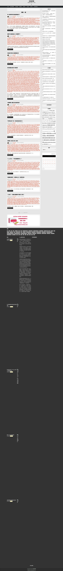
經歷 (8, 87)
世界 (28, 37)
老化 (23, 87)
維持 (26, 43)
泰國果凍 (31, 58)
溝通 (20, 84)
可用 (11, 19)
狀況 (35, 42)
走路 (33, 88)
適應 (17, 169)
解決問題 (12, 88)
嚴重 (22, 145)
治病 (11, 148)
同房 (20, 75)
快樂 (9, 20)
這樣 (35, 89)
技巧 (28, 108)
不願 (30, 72)
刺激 (22, 18)
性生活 (8, 80)
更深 (19, 109)
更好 (9, 41)
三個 (29, 124)
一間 (35, 162)
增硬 (26, 19)
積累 (24, 43)
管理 (8, 168)
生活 (8, 43)
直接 (17, 43)
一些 (12, 37)
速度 (36, 23)
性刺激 (15, 20)
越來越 (39, 88)
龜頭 (39, 24)
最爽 (21, 109)
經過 (9, 87)
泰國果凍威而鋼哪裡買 (10, 22)
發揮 (14, 43)
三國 (26, 144)
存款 (31, 182)
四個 (34, 125)
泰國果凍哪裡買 (23, 83)
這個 (34, 23)
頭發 (28, 60)
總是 (8, 131)
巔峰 (31, 57)
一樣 (15, 37)
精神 (21, 86)
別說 (34, 74)
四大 (35, 125)
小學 (13, 165)
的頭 (21, 59)
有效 (32, 21)
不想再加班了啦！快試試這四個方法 (14, 121)
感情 (27, 80)
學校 (34, 164)
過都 (16, 169)
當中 (13, 43)
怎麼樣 (29, 79)
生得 (35, 110)
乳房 (27, 56)
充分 (14, 18)
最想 (24, 21)
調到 (24, 88)
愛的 (19, 108)
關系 (30, 90)
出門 (24, 74)
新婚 (13, 81)
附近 (19, 24)
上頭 (28, 144)
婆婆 (28, 77)
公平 (8, 74)
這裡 (39, 89)
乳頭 (29, 56)
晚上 (26, 81)
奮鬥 (13, 146)
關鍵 (32, 169)
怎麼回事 (26, 79)
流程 (38, 129)
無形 (27, 149)
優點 (20, 106)
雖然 (9, 91)
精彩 (13, 111)
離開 (18, 151)
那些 (37, 150)
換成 (33, 128)
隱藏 (24, 24)
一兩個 (13, 71)
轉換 (34, 168)
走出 (32, 88)
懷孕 (33, 80)
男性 (11, 43)
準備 (30, 42)
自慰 (24, 111)
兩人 (27, 73)
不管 (22, 72)
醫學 (16, 90)
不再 (38, 162)
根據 (26, 41)
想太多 (17, 80)
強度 (38, 39)
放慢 (17, 21)
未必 (28, 82)
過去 (13, 169)
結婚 (29, 86)
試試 (33, 131)
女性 (30, 19)
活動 (20, 42)
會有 (27, 21)
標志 (38, 109)
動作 (35, 18)
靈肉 (21, 91)
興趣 (24, 168)
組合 (14, 111)
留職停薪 (30, 85)
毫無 (16, 166)
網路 (11, 168)
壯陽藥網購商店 (36, 6)
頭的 (32, 24)
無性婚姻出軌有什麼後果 (12, 67)
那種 (11, 90)
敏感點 (30, 40)
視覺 (11, 23)
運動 (8, 24)
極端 (33, 82)
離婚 (16, 91)
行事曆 (21, 131)
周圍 (16, 38)
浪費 (8, 130)
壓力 (20, 126)
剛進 (39, 181)
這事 (27, 89)
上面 (25, 37)
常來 (21, 165)
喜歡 (36, 75)
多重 (24, 38)
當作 (34, 85)
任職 (8, 163)
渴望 (29, 42)
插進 (21, 40)
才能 (25, 147)
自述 (26, 111)
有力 (29, 21)
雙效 (26, 24)
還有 (11, 24)
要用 (9, 23)
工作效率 (10, 127)
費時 (9, 132)
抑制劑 (33, 20)
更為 (13, 41)
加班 (17, 125)
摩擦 (11, 21)
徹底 (14, 79)
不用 (19, 56)
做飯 (16, 73)
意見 (39, 127)
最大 (33, 81)
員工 (19, 145)
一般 (36, 71)
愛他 (24, 80)
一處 (21, 37)
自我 (21, 168)
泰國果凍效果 (30, 22)
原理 (11, 145)
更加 (8, 41)
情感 (13, 80)
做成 (22, 163)
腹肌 (36, 87)
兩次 (30, 73)
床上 (36, 39)
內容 (23, 106)
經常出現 (38, 86)
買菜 (28, 88)
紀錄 (9, 168)
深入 (25, 42)
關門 (32, 90)
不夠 (26, 180)
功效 (27, 18)
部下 (14, 24)
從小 (31, 165)
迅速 (24, 89)
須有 (31, 24)
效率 (38, 128)
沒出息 (20, 166)
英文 (26, 168)
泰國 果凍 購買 (28, 58)
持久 (35, 20)
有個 (38, 81)
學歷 (11, 78)
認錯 (22, 88)
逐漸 (32, 23)
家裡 (18, 78)
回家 (18, 76)
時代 (37, 147)
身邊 (14, 89)
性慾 (18, 20)
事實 (8, 181)
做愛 (16, 106)
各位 (27, 125)
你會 (14, 181)
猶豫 (27, 130)
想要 (26, 20)
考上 (16, 168)
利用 (21, 18)
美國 (13, 168)
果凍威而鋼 (31, 1)
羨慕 (20, 87)
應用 (13, 128)
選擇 (38, 132)
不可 (34, 124)
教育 (14, 109)
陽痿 (23, 24)
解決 (9, 88)
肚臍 (27, 43)
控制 (8, 21)
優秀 (27, 163)
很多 (21, 127)
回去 (16, 76)
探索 (18, 40)
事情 (9, 181)
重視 (24, 169)
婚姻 (31, 77)
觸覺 (14, 23)
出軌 (23, 74)
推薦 (38, 108)
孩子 (8, 78)
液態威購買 (34, 22)
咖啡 (29, 75)
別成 (34, 181)
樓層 (38, 82)
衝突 (23, 131)
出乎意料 (15, 74)
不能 (24, 72)
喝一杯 (38, 75)
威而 (32, 19)
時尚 (25, 81)
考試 (31, 87)
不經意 (21, 56)
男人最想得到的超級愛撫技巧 (13, 14)
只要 (13, 145)
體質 (36, 24)
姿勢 (37, 107)
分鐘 (19, 18)
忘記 (24, 127)
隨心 (20, 60)
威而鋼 (34, 19)
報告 (19, 126)
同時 (13, 19)
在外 (23, 76)
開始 (16, 24)
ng (16, 124)
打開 (27, 108)
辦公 (17, 132)
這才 (32, 89)
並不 (38, 72)
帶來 (36, 57)
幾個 (17, 127)
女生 (32, 107)
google (16, 162)
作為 (8, 18)
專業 (9, 165)
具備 (35, 163)
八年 (32, 73)
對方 (27, 78)
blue (12, 124)
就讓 (36, 78)
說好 (38, 131)
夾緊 (29, 107)
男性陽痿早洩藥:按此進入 (12, 9)
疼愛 (38, 149)
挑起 (16, 40)
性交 (13, 20)
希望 (19, 165)
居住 (37, 78)
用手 (9, 43)
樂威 (29, 41)
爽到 (31, 110)
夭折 (8, 146)
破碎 (8, 86)
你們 (32, 56)
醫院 (17, 90)
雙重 (27, 24)
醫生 (10, 151)
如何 (30, 38)
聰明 (17, 168)
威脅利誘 (34, 146)
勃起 (33, 18)
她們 (34, 107)
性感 (16, 20)
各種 (13, 38)
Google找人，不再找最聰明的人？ (14, 158)
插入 (20, 40)
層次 (36, 182)
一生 (19, 144)
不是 (14, 72)
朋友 (20, 82)
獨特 (32, 130)
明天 (33, 147)
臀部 (30, 43)
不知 (17, 72)
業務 (31, 82)
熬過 (32, 84)
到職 (35, 181)
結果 (30, 86)
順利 (24, 91)
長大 (21, 90)
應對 (11, 128)
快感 (8, 20)
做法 (14, 73)
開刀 (13, 151)
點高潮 (32, 44)
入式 (22, 106)
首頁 (8, 6)
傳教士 (18, 106)
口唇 (8, 19)
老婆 (27, 87)
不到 (29, 144)
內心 (26, 73)
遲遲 (36, 132)
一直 (33, 71)
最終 (14, 41)
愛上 (22, 80)
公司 (38, 73)
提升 (31, 128)
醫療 (11, 151)
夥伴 (35, 145)
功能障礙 (29, 18)
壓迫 (27, 19)
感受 (20, 108)
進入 (8, 60)
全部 (24, 181)
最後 (13, 58)
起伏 (13, 132)
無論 (37, 22)
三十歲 (23, 180)
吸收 (14, 19)
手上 (21, 128)
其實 (9, 74)
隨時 (39, 90)
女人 (29, 19)
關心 (29, 90)
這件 (29, 89)
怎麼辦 (31, 79)
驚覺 (27, 151)
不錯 (28, 72)
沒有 (10, 129)
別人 (32, 74)
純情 (26, 86)
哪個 (32, 125)
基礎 (17, 126)
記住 (16, 23)
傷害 (13, 18)
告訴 (26, 75)
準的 (18, 84)
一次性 (29, 71)
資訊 (11, 132)
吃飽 (13, 75)
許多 (15, 88)
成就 (16, 128)
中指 (30, 37)
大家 (37, 145)
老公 (21, 87)
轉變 (35, 168)
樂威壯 (31, 41)
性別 (33, 79)
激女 (8, 59)
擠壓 (14, 21)
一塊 (15, 71)
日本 (16, 109)
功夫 (26, 18)
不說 (25, 72)
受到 (38, 18)
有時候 (15, 82)
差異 (33, 39)
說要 (13, 150)
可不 (8, 75)
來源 (17, 163)
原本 (9, 145)
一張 (21, 71)
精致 (22, 86)
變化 (19, 23)
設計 (14, 88)
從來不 (13, 79)
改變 (16, 21)
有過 (16, 82)
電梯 (17, 91)
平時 (34, 39)
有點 (18, 82)
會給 (16, 58)
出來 (17, 74)
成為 (37, 80)
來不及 (13, 163)
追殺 (21, 150)
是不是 (21, 81)
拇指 (12, 40)
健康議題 (20, 6)
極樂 (27, 41)
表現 (39, 43)
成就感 (18, 128)
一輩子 (32, 162)
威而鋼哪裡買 (25, 39)
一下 (12, 56)
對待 (26, 78)
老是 (11, 131)
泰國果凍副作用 (36, 41)
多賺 (38, 76)
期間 (25, 82)
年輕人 (25, 165)
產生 (33, 149)
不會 (16, 72)
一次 (26, 71)
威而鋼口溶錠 (16, 39)
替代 (31, 81)
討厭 (8, 150)
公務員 (36, 73)
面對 (22, 91)
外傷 (34, 145)
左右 (33, 57)
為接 (25, 149)
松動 (37, 21)
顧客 (26, 151)
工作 (39, 78)
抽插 (10, 40)
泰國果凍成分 (26, 22)
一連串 (23, 144)
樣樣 (15, 166)
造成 (37, 23)
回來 (15, 76)
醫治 (8, 151)
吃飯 (11, 75)
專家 (24, 78)
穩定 (11, 86)
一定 (14, 37)
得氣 (29, 165)
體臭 (34, 24)
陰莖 (21, 24)
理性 (13, 85)
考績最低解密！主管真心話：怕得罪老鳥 (15, 177)
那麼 (13, 24)
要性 (8, 23)
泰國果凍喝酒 (28, 83)
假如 (21, 181)
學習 (13, 78)
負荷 (8, 132)
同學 (18, 75)
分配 (27, 74)
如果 (32, 38)
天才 (39, 145)
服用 (34, 21)
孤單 (39, 77)
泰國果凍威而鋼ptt (32, 83)
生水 (18, 85)
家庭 (16, 78)
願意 (29, 91)
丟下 (33, 72)
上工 (32, 124)
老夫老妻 (25, 87)
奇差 (11, 146)
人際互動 (28, 6)
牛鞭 (37, 84)
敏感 (28, 40)
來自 (9, 18)
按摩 (15, 40)
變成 (21, 23)
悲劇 (10, 147)
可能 (9, 75)
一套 (18, 71)
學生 (35, 164)
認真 (20, 88)
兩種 (30, 163)
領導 (23, 151)
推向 (9, 21)
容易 (21, 78)
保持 (13, 106)
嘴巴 (19, 19)
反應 (37, 18)
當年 (37, 149)
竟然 (16, 86)
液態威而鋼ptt (17, 149)
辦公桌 (20, 132)
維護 (15, 87)
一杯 (23, 71)
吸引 (23, 75)
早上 (17, 81)
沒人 (8, 148)
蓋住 (32, 59)
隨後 (19, 60)
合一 (14, 75)
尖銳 (29, 39)
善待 (34, 75)
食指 (23, 44)
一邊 (23, 37)
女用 (13, 164)
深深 (27, 42)
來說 (11, 73)
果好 (39, 21)
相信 (19, 43)
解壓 (31, 131)
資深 (30, 168)
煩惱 (22, 130)
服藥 (35, 21)
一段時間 (18, 37)
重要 (19, 90)
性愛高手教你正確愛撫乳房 (13, 53)
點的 (29, 44)
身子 (11, 89)
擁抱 (13, 21)
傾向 (25, 163)
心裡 (20, 79)
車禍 (21, 89)
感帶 (29, 20)
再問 (38, 163)
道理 (32, 150)
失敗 (9, 146)
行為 (37, 43)
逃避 (26, 89)
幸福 (38, 57)
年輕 (22, 165)
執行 (29, 76)
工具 (12, 127)
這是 (34, 89)
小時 (31, 78)
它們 (39, 164)
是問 (35, 147)
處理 (19, 131)
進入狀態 (10, 60)
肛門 (29, 43)
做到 (20, 163)
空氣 (13, 86)
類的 (30, 91)
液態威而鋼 (10, 84)
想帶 (19, 80)
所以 (25, 108)
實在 (23, 78)
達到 (14, 60)
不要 (26, 37)
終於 (27, 86)
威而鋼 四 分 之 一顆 (10, 39)
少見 (34, 182)
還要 (15, 60)
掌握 (29, 128)
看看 (22, 59)
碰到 (21, 43)
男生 (8, 111)
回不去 (12, 76)
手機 (23, 128)
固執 (21, 76)
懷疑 (35, 80)
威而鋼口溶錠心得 (20, 39)
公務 (34, 73)
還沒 (36, 150)
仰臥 (8, 106)
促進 (18, 163)
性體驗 (22, 20)
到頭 (13, 125)
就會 (34, 78)
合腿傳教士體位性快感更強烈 (13, 102)
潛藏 (19, 130)
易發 (19, 81)
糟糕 (24, 86)
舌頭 (30, 59)
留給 (28, 85)
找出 (25, 128)
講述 (25, 88)
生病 (32, 149)
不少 (8, 72)
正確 (24, 58)
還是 (10, 24)
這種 (37, 89)
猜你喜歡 (31, 6)
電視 (35, 169)
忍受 (24, 79)
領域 (37, 169)
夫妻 (27, 107)
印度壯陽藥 (14, 16)
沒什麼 (8, 129)
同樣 (21, 75)
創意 (14, 125)
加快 (32, 18)
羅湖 (18, 87)
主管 (38, 180)
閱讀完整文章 (10, 30)
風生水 (34, 91)
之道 (38, 144)
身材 (13, 89)
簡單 (19, 86)
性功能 (28, 127)
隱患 (8, 91)
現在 (38, 42)
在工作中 (12, 126)
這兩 (24, 150)
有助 (30, 21)
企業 (10, 163)
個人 (11, 18)
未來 (26, 82)
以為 (11, 181)
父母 (36, 84)
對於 (11, 165)
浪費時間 (10, 130)
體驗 (37, 24)
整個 (32, 40)
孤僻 (37, 77)
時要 (11, 58)
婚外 (29, 77)
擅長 (34, 128)
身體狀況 (29, 23)
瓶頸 (37, 130)
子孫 (36, 146)
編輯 (19, 111)
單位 (8, 76)
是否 (38, 40)
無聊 (31, 84)
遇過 (29, 132)
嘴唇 (17, 19)
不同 (25, 180)
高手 (33, 60)
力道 (24, 18)
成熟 (38, 80)
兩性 (25, 106)
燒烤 (34, 84)
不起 (33, 144)
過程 (33, 132)
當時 (38, 85)
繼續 (27, 59)
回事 (13, 76)
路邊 (8, 89)
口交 (13, 107)
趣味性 (25, 23)
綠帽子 (12, 87)
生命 (16, 85)
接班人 (28, 147)
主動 (36, 180)
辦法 (22, 89)
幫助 (14, 127)
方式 (22, 21)
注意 (33, 41)
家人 (38, 146)
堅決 (31, 76)
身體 (26, 23)
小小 (29, 78)
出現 (17, 18)
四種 (37, 125)
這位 (37, 168)
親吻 (34, 111)
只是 (24, 125)
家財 (19, 78)
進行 (39, 23)
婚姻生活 (33, 77)
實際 (33, 182)
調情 (37, 111)
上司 (31, 124)
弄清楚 (19, 127)
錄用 (27, 169)
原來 (8, 145)
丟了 (35, 72)
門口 (24, 90)
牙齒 (38, 22)
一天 (16, 71)
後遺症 (10, 79)
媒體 (29, 164)
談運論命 (24, 6)
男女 (23, 85)
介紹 (36, 37)
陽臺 (37, 90)
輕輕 (31, 23)
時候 (23, 81)
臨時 (32, 43)
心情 (16, 79)
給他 (32, 86)
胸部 (29, 59)
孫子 (10, 78)
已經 (34, 57)
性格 (38, 79)
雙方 (13, 91)
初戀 (31, 74)
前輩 (37, 181)
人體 (34, 37)
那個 (9, 90)
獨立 (33, 130)
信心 (19, 181)
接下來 (37, 20)
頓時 (21, 151)
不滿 (31, 144)
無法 (29, 84)
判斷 (9, 125)
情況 (15, 80)
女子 (27, 38)
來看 (9, 73)
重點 (26, 169)
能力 (13, 131)
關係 (30, 169)
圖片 (29, 145)
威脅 (32, 146)
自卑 (38, 87)
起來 (35, 88)
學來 (31, 164)
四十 (22, 107)
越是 (16, 132)
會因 (26, 21)
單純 (16, 19)
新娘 (11, 81)
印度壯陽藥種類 (12, 6)
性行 (20, 20)
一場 (19, 124)
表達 (26, 131)
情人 (12, 80)
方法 (37, 40)
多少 (36, 76)
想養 (37, 127)
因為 (21, 19)
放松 (19, 21)
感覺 (31, 20)
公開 (30, 181)
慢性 (9, 128)
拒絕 (26, 128)
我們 (24, 108)
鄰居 (14, 90)
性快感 (11, 108)
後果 (8, 79)
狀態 (13, 59)
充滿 (28, 163)
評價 (11, 150)
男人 (17, 59)
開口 (26, 90)
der (14, 124)
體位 (9, 112)
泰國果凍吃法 (35, 58)
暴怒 (28, 81)
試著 (17, 88)
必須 (22, 79)
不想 (13, 72)
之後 (31, 37)
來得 (15, 163)
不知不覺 (20, 72)
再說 (13, 74)
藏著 (17, 131)
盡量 (16, 43)
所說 (23, 147)
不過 (27, 72)
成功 (15, 147)
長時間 (8, 44)
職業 (35, 87)
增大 (24, 19)
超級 (22, 23)
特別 (39, 84)
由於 (37, 110)
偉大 (34, 56)
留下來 (27, 85)
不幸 (9, 72)
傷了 (21, 73)
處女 (29, 111)
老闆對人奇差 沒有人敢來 (12, 141)
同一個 (16, 75)
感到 (8, 128)
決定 (18, 166)
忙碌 (26, 127)
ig (15, 124)
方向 (33, 40)
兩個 (29, 73)
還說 (8, 90)
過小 (14, 169)
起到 (37, 88)
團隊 (30, 145)
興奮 (22, 168)
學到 (32, 164)
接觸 (39, 20)
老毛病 (30, 87)
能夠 (14, 131)
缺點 (21, 111)
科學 (22, 43)
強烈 (26, 165)
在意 (17, 38)
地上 (26, 76)
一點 (37, 162)
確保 (24, 59)
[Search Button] (31, 4)
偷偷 (19, 73)
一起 (15, 56)
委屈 (9, 182)
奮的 (9, 164)
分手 (26, 74)
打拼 (26, 147)
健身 (17, 73)
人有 (33, 37)
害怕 (14, 78)
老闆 (14, 168)
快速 (11, 20)
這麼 (29, 150)
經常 (35, 86)
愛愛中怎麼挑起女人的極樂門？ (14, 34)
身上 (10, 89)
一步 (30, 162)
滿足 (32, 42)
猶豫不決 (29, 130)
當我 (36, 85)
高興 (38, 91)
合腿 (16, 107)
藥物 (35, 43)
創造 (16, 125)
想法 (20, 80)
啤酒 (33, 75)
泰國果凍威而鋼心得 (17, 22)
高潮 (28, 44)
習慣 (9, 131)
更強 (11, 41)
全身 (35, 56)
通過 (26, 132)
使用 (11, 106)
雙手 (15, 44)
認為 (17, 23)
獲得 (37, 42)
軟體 (32, 168)
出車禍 (21, 74)
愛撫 (27, 20)
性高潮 (32, 127)
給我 (34, 86)
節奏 (17, 86)
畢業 (33, 85)
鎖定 (29, 169)
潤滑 (34, 42)
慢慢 (30, 80)
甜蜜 (14, 85)
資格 (30, 88)
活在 (8, 84)
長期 (22, 90)
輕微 (19, 150)
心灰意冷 (18, 79)
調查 (14, 150)
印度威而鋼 (16, 6)
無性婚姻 (25, 84)
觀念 (8, 88)
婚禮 (36, 77)
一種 (20, 37)
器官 (19, 57)
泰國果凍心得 (22, 22)
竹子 (11, 111)
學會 (28, 39)
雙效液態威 (14, 122)
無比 (27, 84)
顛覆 (39, 169)
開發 (18, 24)
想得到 (24, 20)
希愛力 (14, 69)
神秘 (26, 59)
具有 (16, 18)
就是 (31, 39)
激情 (9, 59)
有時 (13, 82)
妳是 (8, 182)
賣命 (16, 150)
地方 (22, 19)
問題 (31, 75)
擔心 (32, 147)
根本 (9, 166)
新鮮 (14, 81)
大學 (8, 164)
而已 (33, 87)
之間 (26, 56)
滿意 (24, 149)
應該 (32, 80)
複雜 (28, 131)
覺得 (13, 23)
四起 (21, 57)
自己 (34, 43)
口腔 (9, 19)
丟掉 (37, 72)
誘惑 (36, 131)
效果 (21, 21)
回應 (8, 126)
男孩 (24, 85)
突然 (14, 86)
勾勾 (21, 125)
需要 (29, 24)
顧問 (32, 91)
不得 (11, 72)
